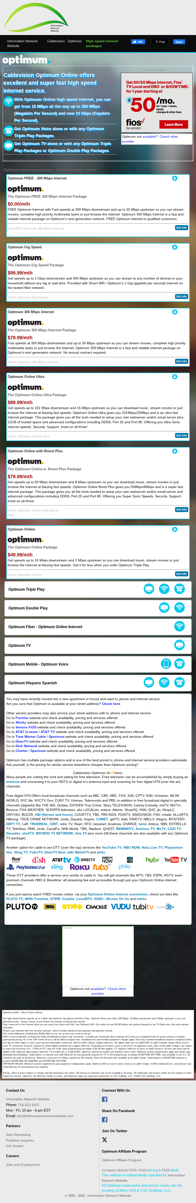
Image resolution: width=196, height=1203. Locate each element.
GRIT (54, 824)
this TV (81, 833)
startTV (28, 833)
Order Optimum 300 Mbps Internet (33, 362)
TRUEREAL (39, 824)
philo (101, 852)
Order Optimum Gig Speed (27, 297)
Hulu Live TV (152, 847)
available (149, 136)
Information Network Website (22, 43)
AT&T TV (48, 732)
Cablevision (56, 41)
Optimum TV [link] (19, 645)
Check (164, 136)
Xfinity (21, 722)
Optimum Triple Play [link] (26, 589)
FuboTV (36, 852)
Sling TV (21, 852)
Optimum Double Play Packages (78, 150)
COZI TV (174, 829)
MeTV (161, 829)
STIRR (55, 899)
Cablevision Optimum (31, 75)
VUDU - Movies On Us (111, 899)
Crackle (68, 899)
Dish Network (26, 746)
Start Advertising (18, 1135)
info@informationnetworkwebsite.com (45, 1116)
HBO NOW (131, 847)
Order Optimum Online (25, 575)
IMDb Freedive (36, 899)
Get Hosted (14, 1146)
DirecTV (22, 741)
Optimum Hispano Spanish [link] (32, 683)
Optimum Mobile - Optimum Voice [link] (38, 664)
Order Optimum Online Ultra (28, 436)
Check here (111, 704)
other (174, 136)
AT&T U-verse (27, 732)
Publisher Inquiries (20, 1140)
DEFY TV (13, 824)
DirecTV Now (54, 852)
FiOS (133, 1170)
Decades (13, 833)
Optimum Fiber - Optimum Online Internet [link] (45, 627)
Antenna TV (145, 829)
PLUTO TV (14, 899)
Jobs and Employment (23, 1165)
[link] (149, 590)
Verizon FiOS (26, 727)
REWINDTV (125, 829)
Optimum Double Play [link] (28, 608)
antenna (13, 782)
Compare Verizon (115, 1170)
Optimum (75, 41)
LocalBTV (84, 899)
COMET (102, 819)
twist (143, 824)
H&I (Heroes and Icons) (54, 814)
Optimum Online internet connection (118, 894)
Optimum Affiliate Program (122, 1160)
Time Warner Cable (31, 736)
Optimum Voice (36, 128)
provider (128, 141)
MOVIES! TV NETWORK (54, 833)
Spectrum (56, 736)
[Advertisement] (98, 956)
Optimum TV (34, 143)
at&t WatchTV (78, 852)
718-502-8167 (28, 1105)
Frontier (22, 718)
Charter (21, 751)
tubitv (141, 899)
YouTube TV (111, 847)
